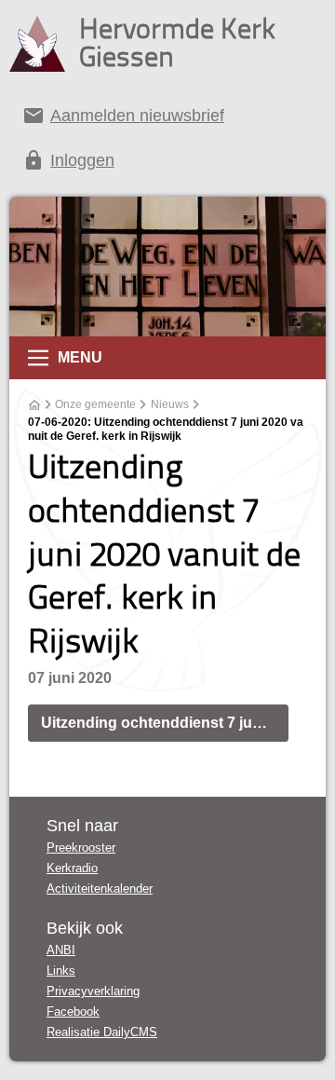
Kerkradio (72, 868)
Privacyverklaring (93, 991)
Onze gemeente (95, 404)
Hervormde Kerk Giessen (177, 42)
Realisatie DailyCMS (102, 1032)
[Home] (34, 405)
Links (61, 970)
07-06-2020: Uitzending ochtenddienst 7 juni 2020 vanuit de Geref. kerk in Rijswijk (165, 429)
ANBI (61, 950)
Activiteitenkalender (100, 888)
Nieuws (170, 404)
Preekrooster (81, 847)
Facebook (73, 1011)
